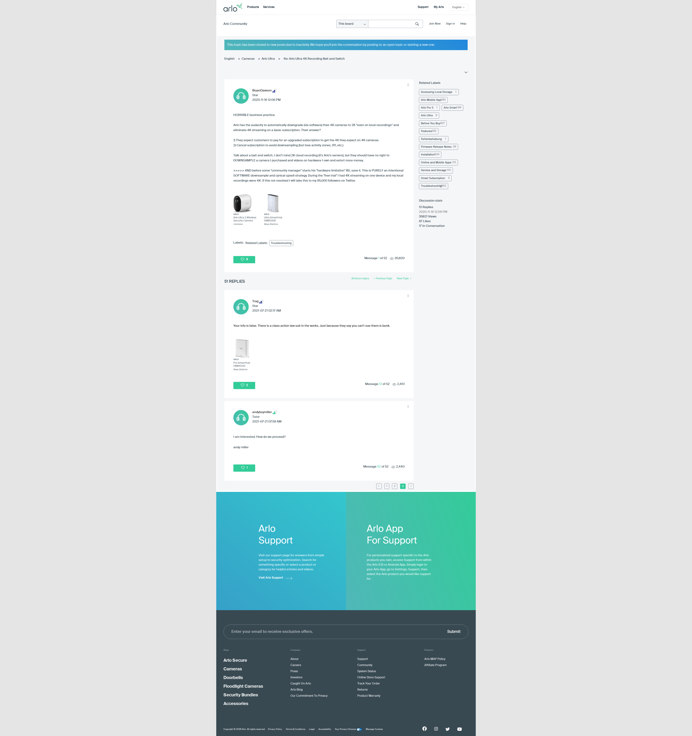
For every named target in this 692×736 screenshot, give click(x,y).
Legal (312, 729)
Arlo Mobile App (431, 100)
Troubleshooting (281, 243)
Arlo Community (235, 24)
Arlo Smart (450, 107)
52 (379, 466)
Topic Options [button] (466, 73)
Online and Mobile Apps (436, 162)
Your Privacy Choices (345, 729)
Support (423, 7)
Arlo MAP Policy (434, 659)
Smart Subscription (433, 178)
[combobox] (395, 24)
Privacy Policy (275, 729)
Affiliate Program (435, 665)
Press (294, 671)
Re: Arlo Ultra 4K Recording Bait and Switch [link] (314, 58)
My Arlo (439, 7)
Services (268, 7)
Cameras (248, 58)
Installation (428, 154)
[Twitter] (447, 729)
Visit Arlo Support (271, 577)
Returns (362, 689)
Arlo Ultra (268, 58)
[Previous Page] (379, 486)
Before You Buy (430, 123)
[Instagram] (436, 729)
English (229, 58)
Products (253, 7)
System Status (366, 671)
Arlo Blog (296, 689)
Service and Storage (433, 170)
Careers (295, 665)
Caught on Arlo (300, 683)
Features (426, 131)
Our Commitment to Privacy (308, 696)
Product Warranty (368, 696)
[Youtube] (459, 729)
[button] (408, 85)
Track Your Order (368, 683)
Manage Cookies (374, 729)
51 (380, 384)
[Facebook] (424, 728)
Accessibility (324, 729)
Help (463, 23)
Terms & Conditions (295, 729)
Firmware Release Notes (436, 147)
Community (364, 665)
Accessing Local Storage (436, 92)
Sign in (450, 23)
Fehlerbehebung (431, 139)
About (294, 659)
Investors (296, 677)
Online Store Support (371, 677)
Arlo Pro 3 (427, 107)
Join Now (435, 23)
